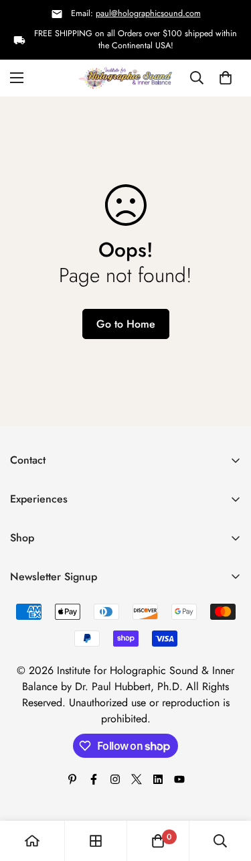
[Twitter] (136, 779)
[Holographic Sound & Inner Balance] (125, 78)
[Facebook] (93, 779)
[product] (32, 841)
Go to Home (125, 324)
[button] (225, 78)
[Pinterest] (72, 779)
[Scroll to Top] (227, 790)
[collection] (95, 841)
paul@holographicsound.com (148, 13)
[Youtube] (179, 779)
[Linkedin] (158, 779)
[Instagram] (115, 779)
